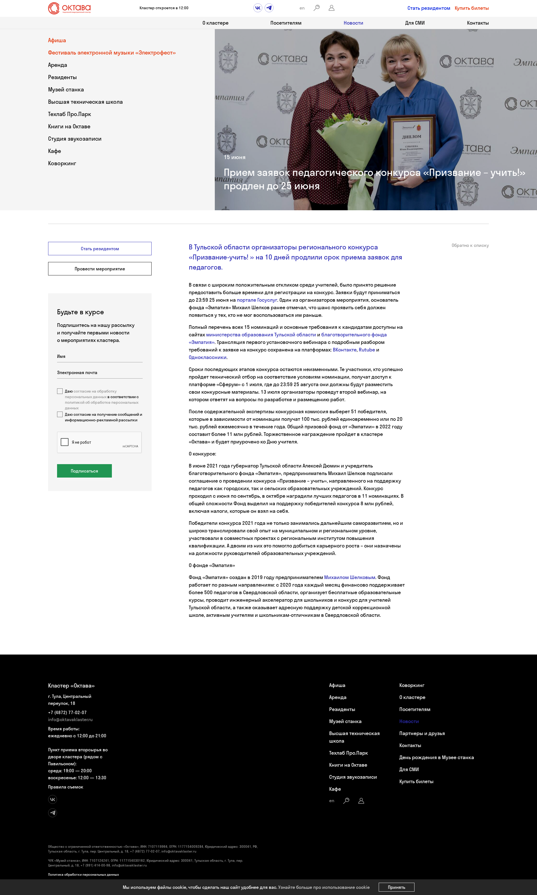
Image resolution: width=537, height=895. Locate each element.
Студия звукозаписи (75, 138)
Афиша (57, 40)
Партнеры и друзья (422, 733)
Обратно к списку (470, 245)
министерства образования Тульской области (261, 334)
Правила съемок (65, 787)
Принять (396, 887)
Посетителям (286, 23)
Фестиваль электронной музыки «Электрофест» (112, 52)
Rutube (367, 349)
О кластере (215, 23)
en (302, 8)
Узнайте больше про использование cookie (324, 887)
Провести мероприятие (100, 268)
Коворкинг (62, 163)
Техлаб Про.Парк (69, 113)
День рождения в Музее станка (436, 757)
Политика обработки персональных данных (83, 874)
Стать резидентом (429, 8)
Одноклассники (208, 357)
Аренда (57, 64)
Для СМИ (415, 23)
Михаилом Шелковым (349, 577)
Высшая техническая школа (85, 101)
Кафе (54, 150)
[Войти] (332, 8)
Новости (353, 23)
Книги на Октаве (69, 126)
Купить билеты (472, 8)
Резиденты (62, 77)
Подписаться (84, 471)
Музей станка (66, 89)
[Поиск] (317, 8)
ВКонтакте (345, 349)
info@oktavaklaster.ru (70, 719)
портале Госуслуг (257, 300)
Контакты (478, 23)
